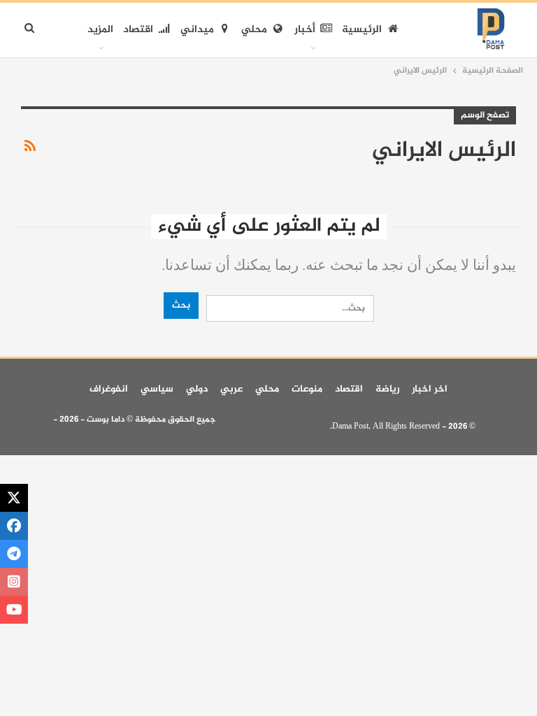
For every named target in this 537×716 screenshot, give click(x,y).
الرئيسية (362, 29)
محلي (254, 29)
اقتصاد (138, 29)
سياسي (157, 389)
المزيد (100, 29)
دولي (197, 389)
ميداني (197, 29)
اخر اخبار (430, 389)
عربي (231, 389)
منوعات (307, 389)
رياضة (387, 389)
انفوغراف (109, 389)
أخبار (304, 29)
